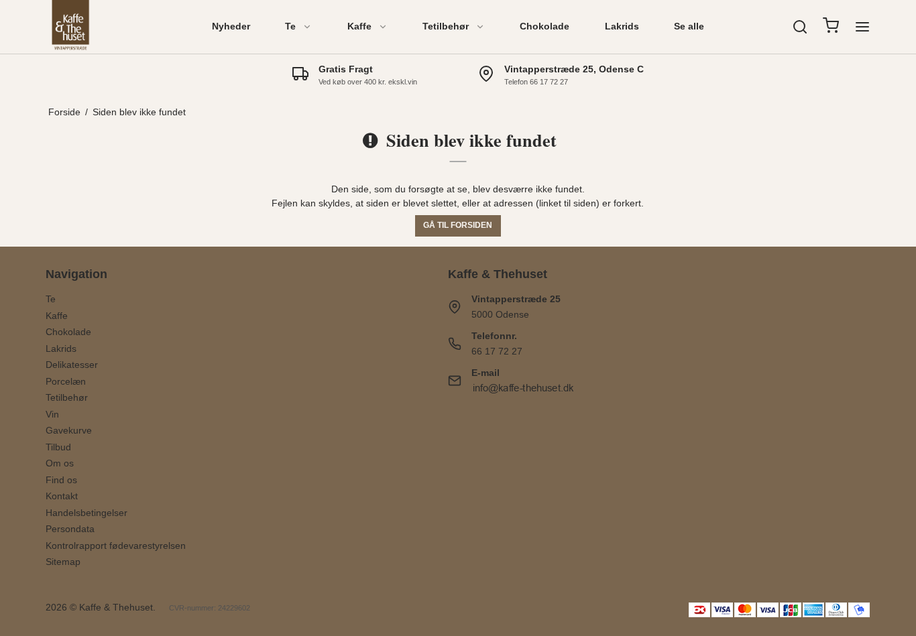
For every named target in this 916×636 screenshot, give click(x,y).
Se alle (689, 26)
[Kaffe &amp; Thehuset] (70, 27)
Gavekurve (69, 430)
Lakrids (622, 26)
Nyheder (231, 26)
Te (290, 26)
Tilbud (58, 447)
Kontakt (62, 496)
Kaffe (359, 26)
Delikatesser (72, 364)
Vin (52, 414)
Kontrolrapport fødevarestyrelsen (116, 545)
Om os (60, 463)
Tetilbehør (445, 26)
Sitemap (63, 561)
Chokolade (544, 26)
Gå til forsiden (457, 225)
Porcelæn (66, 381)
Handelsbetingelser (86, 512)
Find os (61, 479)
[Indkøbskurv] (831, 27)
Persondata (70, 528)
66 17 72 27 (496, 351)
